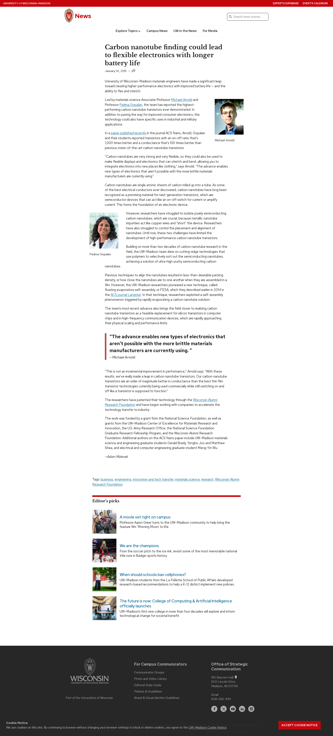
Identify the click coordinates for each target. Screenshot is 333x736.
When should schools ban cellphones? (153, 574)
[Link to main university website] (89, 671)
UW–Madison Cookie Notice (207, 727)
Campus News (157, 31)
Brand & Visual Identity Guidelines (156, 698)
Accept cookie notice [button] (300, 725)
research (207, 479)
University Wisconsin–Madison (26, 3)
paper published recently (128, 133)
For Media (210, 31)
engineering (123, 479)
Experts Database (286, 3)
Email (214, 695)
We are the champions (139, 545)
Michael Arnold (181, 100)
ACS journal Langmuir (126, 295)
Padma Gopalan (130, 105)
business (107, 479)
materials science (187, 479)
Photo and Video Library (150, 679)
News (83, 16)
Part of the (89, 698)
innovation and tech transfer (153, 479)
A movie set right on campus (145, 517)
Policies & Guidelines (148, 691)
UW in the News (185, 31)
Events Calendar (315, 3)
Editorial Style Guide (147, 685)
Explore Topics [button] (127, 31)
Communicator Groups (149, 672)
